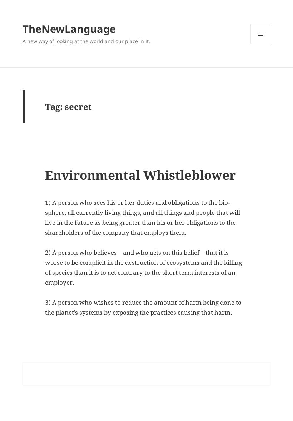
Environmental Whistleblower (140, 175)
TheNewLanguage (69, 29)
